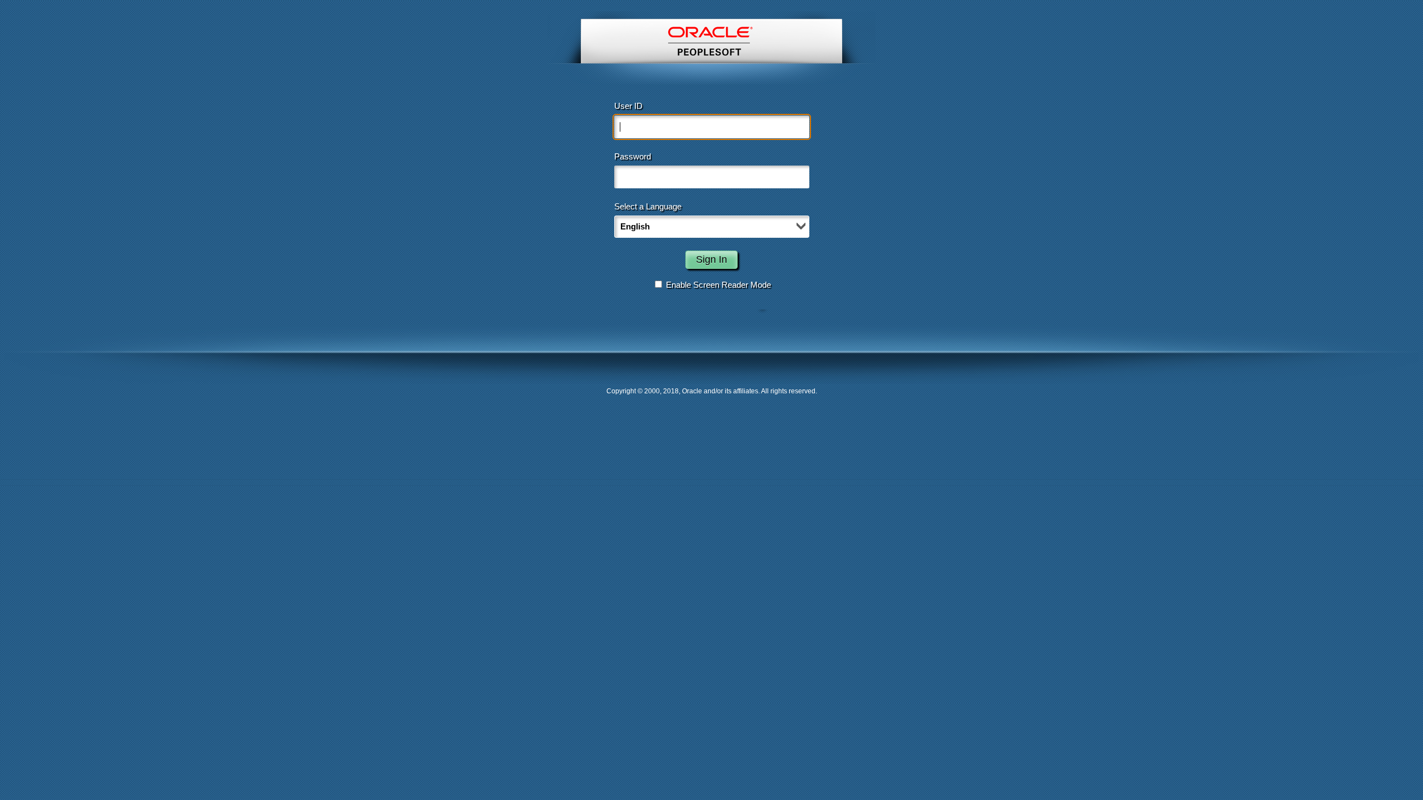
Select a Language (647, 206)
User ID (628, 106)
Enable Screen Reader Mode (718, 284)
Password (632, 156)
